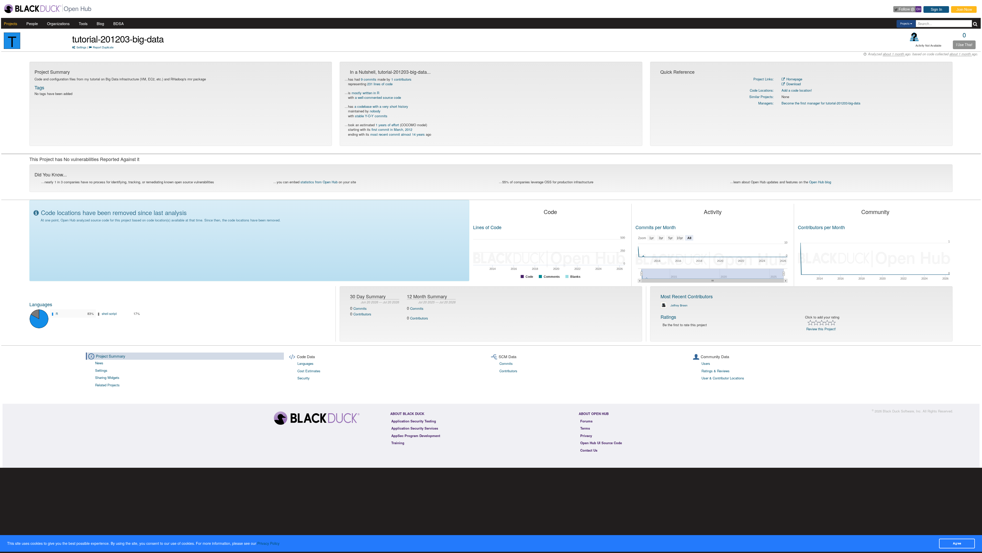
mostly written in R (365, 92)
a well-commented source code (378, 97)
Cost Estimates (308, 370)
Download (793, 83)
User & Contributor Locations (722, 378)
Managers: (766, 103)
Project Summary (110, 356)
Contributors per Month (821, 227)
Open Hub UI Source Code (601, 442)
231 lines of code (380, 83)
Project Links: (763, 79)
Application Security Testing (413, 421)
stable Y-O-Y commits (371, 115)
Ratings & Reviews (715, 370)
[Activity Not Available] (914, 36)
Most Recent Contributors (687, 296)
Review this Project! (821, 328)
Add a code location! (797, 90)
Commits (360, 308)
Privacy (586, 435)
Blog (100, 23)
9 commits (368, 79)
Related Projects (107, 384)
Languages (40, 304)
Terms (585, 428)
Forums (586, 421)
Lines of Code (487, 227)
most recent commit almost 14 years (397, 134)
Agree (957, 543)
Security (303, 378)
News (99, 362)
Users (705, 363)
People (32, 23)
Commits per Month (655, 227)
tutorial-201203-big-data (118, 38)
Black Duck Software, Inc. (902, 411)
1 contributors (401, 79)
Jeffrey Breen (679, 305)
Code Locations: (762, 90)
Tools (83, 23)
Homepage (793, 79)
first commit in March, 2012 (392, 129)
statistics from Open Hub (319, 181)
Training (397, 442)
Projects (10, 23)
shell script (109, 313)
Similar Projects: (761, 96)
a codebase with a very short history (381, 106)
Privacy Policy (268, 543)
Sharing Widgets (107, 377)
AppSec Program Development (415, 435)
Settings (81, 47)
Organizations (58, 23)
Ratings (668, 316)
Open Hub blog (820, 181)
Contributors (362, 314)
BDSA (118, 23)
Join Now (964, 9)
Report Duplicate (103, 47)
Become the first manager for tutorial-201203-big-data (821, 103)
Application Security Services (414, 428)
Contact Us (588, 450)
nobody (375, 111)
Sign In (936, 9)
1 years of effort (387, 124)
